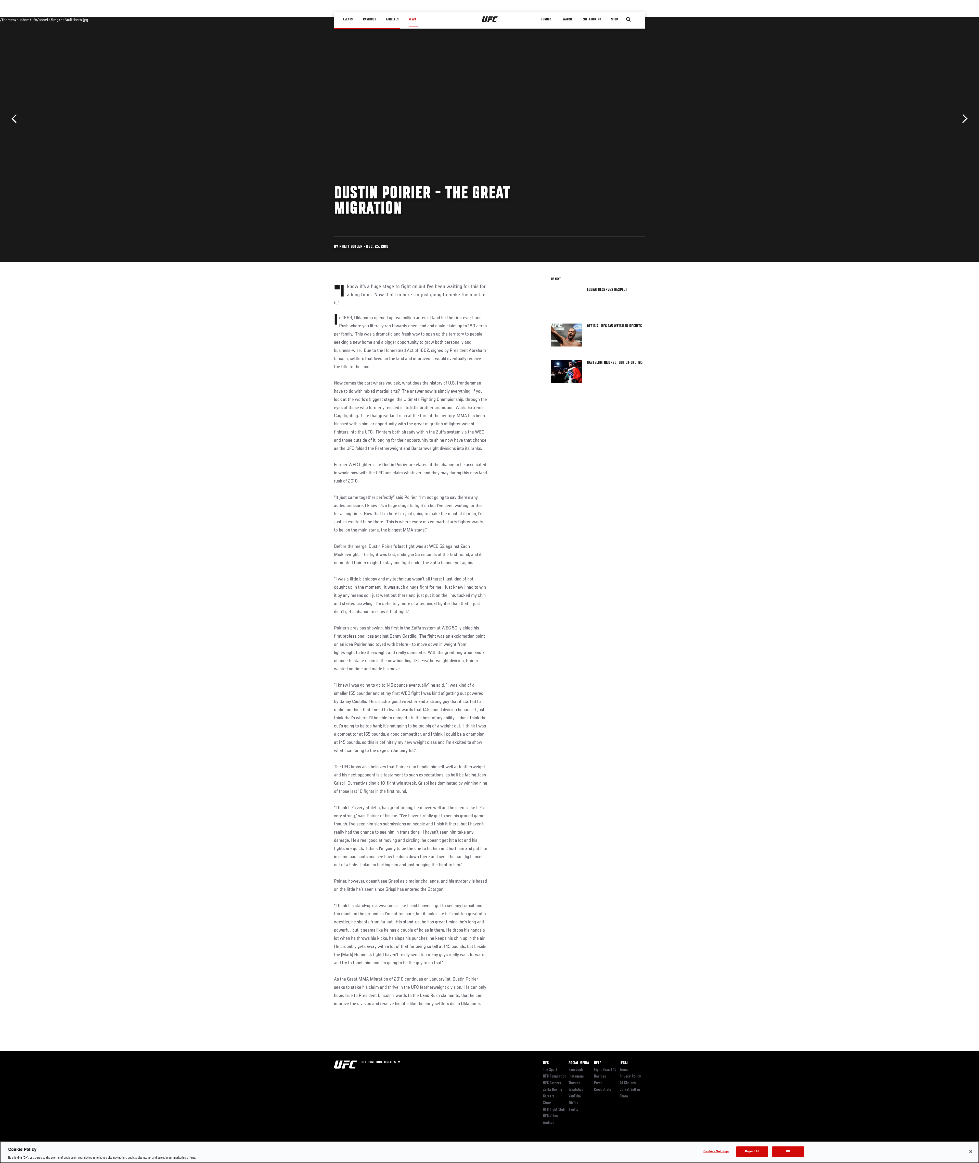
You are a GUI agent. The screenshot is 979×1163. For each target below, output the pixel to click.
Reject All (752, 1151)
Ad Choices (628, 1083)
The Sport (550, 1070)
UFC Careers (552, 1083)
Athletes (392, 19)
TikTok (573, 1103)
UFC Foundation (554, 1076)
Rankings (369, 19)
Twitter (574, 1109)
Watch (567, 19)
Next (963, 118)
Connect (547, 19)
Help (597, 1063)
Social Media (579, 1063)
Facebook (576, 1070)
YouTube (575, 1096)
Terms (624, 1070)
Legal (624, 1063)
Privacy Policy (630, 1076)
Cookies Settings (716, 1151)
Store (547, 1103)
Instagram (576, 1076)
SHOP (614, 19)
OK (788, 1151)
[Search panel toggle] (628, 19)
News (412, 19)
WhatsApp (576, 1089)
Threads (574, 1083)
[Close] (970, 1151)
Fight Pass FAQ (605, 1070)
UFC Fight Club (554, 1109)
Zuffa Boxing (592, 19)
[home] (490, 19)
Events (348, 19)
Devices (600, 1076)
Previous (15, 118)
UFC (546, 1063)
